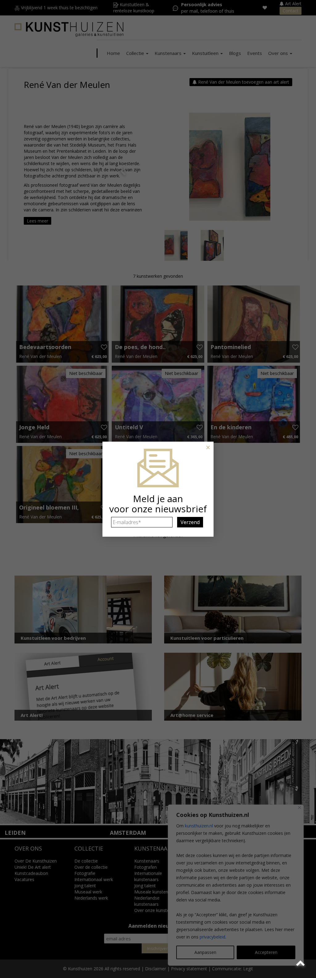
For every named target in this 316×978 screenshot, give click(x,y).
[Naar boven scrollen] (301, 963)
